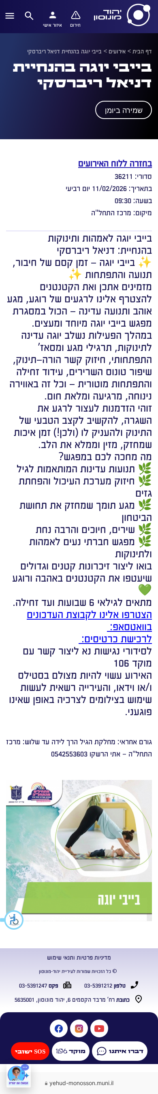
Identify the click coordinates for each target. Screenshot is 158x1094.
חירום (75, 24)
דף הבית (142, 51)
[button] (12, 920)
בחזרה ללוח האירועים (115, 162)
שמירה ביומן (124, 110)
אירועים (117, 51)
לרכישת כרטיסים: (115, 638)
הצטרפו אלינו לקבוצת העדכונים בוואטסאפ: (89, 619)
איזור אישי (52, 24)
